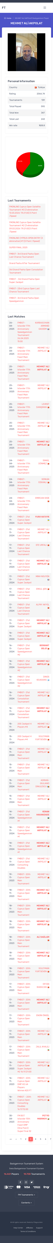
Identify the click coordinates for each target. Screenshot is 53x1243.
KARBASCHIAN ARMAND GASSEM (42, 326)
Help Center (18, 1228)
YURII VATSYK (42, 517)
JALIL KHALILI (42, 1046)
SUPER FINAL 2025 (18, 247)
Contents (25, 1203)
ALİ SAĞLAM (43, 937)
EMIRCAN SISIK (42, 498)
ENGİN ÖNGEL (42, 1015)
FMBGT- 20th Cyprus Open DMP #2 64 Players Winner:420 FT (24, 1084)
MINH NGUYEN (42, 576)
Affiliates (29, 1228)
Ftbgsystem (38, 1222)
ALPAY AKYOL (42, 604)
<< (11, 1139)
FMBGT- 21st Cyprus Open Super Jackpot (24, 520)
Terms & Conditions (28, 1231)
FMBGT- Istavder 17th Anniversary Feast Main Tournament (23, 354)
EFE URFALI (41, 545)
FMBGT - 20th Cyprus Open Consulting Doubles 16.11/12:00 (24, 1103)
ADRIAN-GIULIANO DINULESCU (42, 783)
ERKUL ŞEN (41, 589)
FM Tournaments (25, 1195)
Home (9, 18)
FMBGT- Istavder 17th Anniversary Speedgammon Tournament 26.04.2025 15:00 (24, 332)
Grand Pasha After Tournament (24, 263)
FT (4, 7)
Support (39, 1228)
